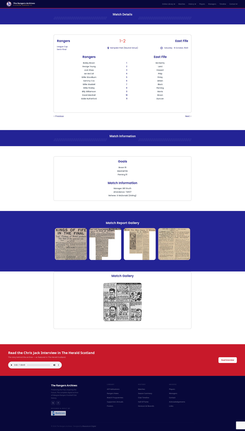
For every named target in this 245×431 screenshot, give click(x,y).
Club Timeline (143, 397)
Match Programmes (115, 397)
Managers (212, 4)
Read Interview (227, 360)
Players (202, 4)
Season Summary (145, 393)
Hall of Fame (143, 402)
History (191, 4)
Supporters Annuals (115, 402)
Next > (188, 116)
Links (171, 406)
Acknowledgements (177, 402)
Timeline (222, 4)
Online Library (167, 4)
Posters (110, 406)
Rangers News (113, 393)
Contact (232, 4)
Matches (181, 4)
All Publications (113, 389)
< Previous (59, 116)
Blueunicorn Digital (89, 426)
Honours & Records (146, 406)
